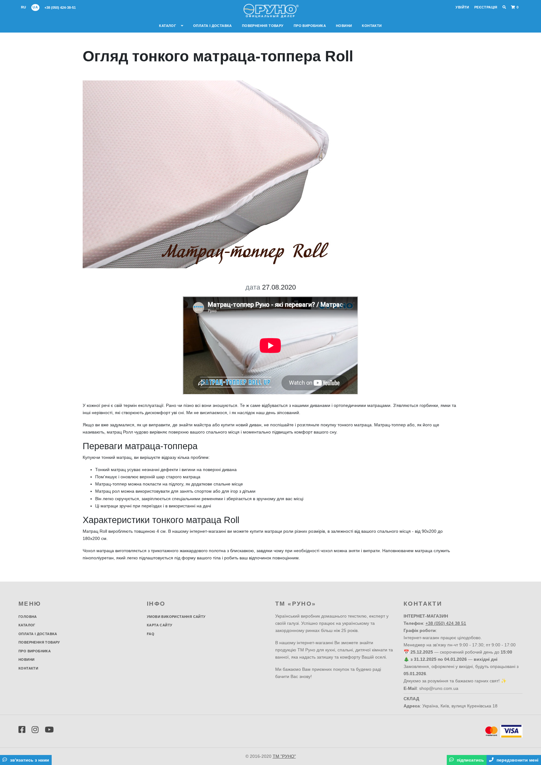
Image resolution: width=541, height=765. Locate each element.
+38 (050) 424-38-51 (60, 7)
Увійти (462, 7)
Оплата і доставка (212, 26)
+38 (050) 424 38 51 (445, 623)
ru (23, 7)
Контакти (372, 26)
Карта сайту (159, 625)
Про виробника (310, 26)
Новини (344, 26)
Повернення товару (263, 26)
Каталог (168, 26)
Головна (27, 617)
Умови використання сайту (176, 617)
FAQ (150, 634)
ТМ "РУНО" (284, 756)
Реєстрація (485, 7)
